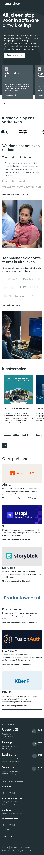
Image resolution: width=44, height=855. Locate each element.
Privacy (5, 847)
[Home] (13, 3)
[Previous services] (5, 103)
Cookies (14, 847)
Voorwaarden (26, 847)
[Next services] (11, 103)
